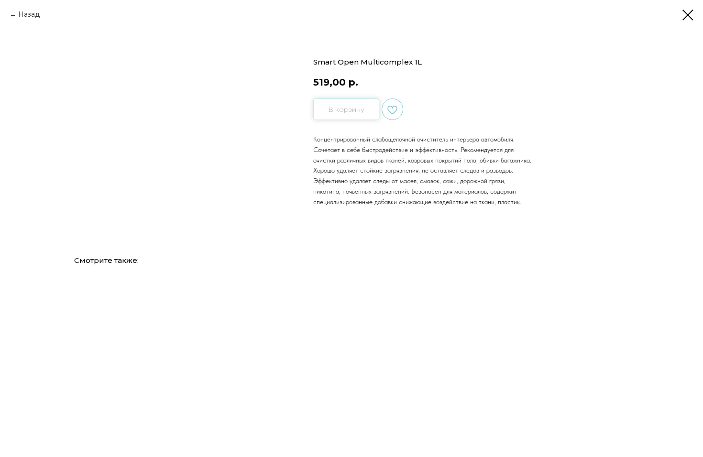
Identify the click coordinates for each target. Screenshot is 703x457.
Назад (29, 14)
